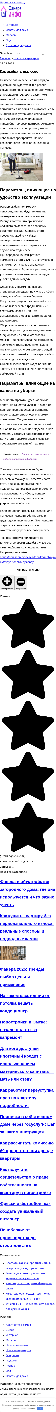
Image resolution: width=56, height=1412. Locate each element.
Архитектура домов (18, 45)
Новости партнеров (18, 1350)
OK (40, 1408)
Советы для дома (17, 29)
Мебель (11, 35)
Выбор (10, 1329)
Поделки (11, 1360)
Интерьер (12, 24)
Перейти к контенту (12, 2)
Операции (12, 1355)
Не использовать (17, 1345)
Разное (10, 1365)
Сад (8, 40)
